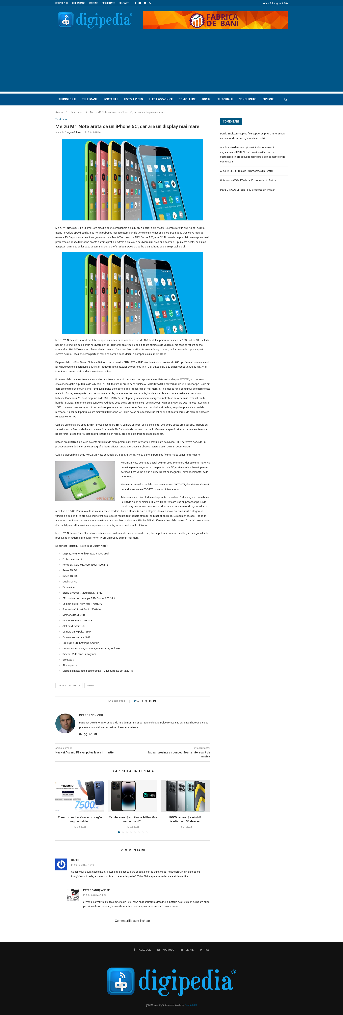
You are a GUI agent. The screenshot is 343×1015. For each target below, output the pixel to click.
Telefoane (89, 99)
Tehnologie (67, 99)
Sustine (93, 3)
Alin (222, 147)
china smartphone (69, 685)
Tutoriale (225, 99)
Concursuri (247, 99)
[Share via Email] (154, 701)
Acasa (59, 112)
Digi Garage (78, 3)
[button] (60, 806)
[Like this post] (138, 701)
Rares (75, 860)
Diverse (268, 99)
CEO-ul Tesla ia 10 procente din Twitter (251, 170)
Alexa (223, 170)
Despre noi (61, 3)
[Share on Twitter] (146, 701)
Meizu (90, 685)
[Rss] (150, 3)
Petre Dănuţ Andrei (96, 890)
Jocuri (206, 99)
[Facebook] (135, 3)
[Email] (145, 3)
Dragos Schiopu (73, 132)
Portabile (110, 99)
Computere (187, 99)
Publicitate (108, 3)
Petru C (224, 189)
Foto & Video (133, 99)
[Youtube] (140, 3)
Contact (124, 3)
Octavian (225, 180)
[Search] (286, 99)
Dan (222, 133)
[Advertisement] (171, 64)
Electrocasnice (161, 99)
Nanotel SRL (191, 1005)
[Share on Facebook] (142, 701)
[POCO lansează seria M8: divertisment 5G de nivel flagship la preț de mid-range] (185, 796)
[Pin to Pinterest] (150, 701)
